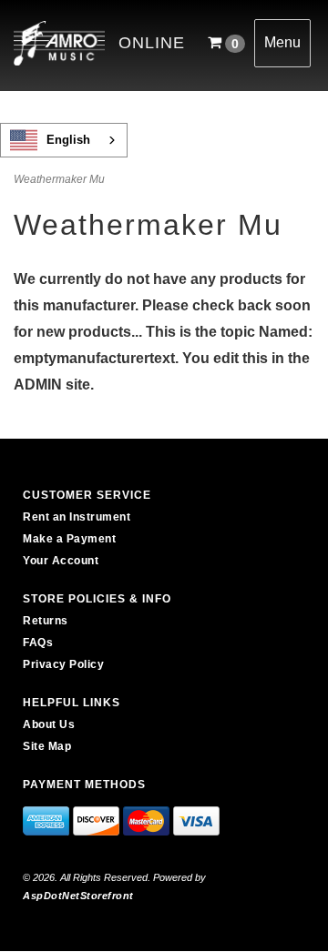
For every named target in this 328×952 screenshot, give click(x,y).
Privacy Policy (63, 664)
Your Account (60, 560)
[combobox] (64, 140)
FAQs (38, 642)
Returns (45, 620)
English (68, 140)
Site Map (47, 746)
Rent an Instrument (76, 517)
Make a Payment (69, 538)
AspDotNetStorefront (78, 895)
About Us (49, 724)
